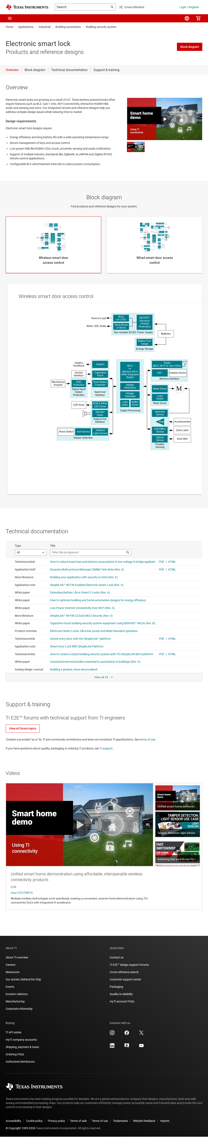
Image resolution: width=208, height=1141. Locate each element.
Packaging (116, 986)
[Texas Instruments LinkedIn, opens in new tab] (112, 1047)
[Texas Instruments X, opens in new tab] (141, 1034)
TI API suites (13, 1032)
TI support (106, 748)
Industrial (45, 26)
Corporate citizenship (19, 1008)
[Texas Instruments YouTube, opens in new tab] (141, 1047)
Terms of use (100, 1120)
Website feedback (144, 1120)
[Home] (27, 7)
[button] (9, 18)
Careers (10, 964)
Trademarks (120, 1120)
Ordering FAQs (15, 1054)
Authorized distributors (20, 1061)
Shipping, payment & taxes (22, 1047)
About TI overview (17, 957)
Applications (26, 26)
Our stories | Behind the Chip (23, 979)
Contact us (117, 957)
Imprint (164, 1120)
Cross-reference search (124, 972)
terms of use (147, 739)
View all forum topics (22, 728)
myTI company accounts (21, 1039)
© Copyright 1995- (20, 1128)
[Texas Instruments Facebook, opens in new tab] (126, 1034)
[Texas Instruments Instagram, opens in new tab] (112, 1034)
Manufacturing (15, 1001)
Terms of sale (78, 1120)
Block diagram (189, 46)
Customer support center (125, 979)
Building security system (101, 26)
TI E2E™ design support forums (129, 964)
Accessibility (13, 1120)
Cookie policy (34, 1120)
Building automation (68, 26)
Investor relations (17, 994)
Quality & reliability (121, 994)
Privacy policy (56, 1120)
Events (10, 986)
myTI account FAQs (122, 1001)
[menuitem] (187, 18)
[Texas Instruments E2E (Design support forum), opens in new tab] (126, 1047)
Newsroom (13, 972)
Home (9, 26)
